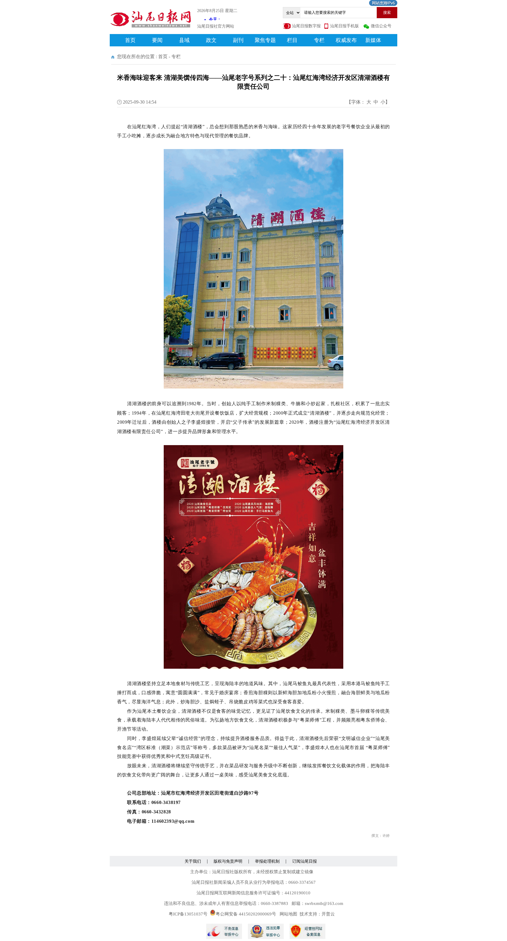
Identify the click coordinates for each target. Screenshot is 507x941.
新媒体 (373, 40)
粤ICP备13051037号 (188, 914)
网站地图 (288, 914)
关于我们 (193, 861)
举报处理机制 (267, 861)
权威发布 (346, 40)
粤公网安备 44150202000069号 (246, 914)
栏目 (292, 40)
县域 (184, 40)
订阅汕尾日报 (304, 861)
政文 (211, 40)
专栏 (319, 40)
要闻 (157, 40)
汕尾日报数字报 (306, 26)
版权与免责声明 (228, 861)
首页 (130, 40)
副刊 (238, 40)
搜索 (387, 12)
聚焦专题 (265, 40)
